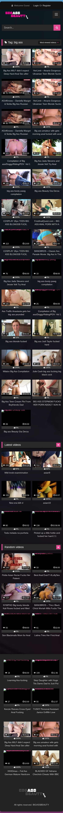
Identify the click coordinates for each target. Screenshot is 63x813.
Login (36, 5)
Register (47, 5)
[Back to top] (53, 804)
